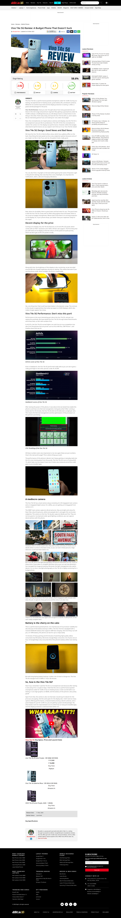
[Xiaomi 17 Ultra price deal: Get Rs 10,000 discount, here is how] (86, 218)
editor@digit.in (97, 889)
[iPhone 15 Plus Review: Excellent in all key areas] (86, 115)
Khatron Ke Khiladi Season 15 (19, 894)
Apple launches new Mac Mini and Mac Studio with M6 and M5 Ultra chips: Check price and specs (101, 202)
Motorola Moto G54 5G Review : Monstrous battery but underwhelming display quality (100, 130)
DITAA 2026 (73, 3)
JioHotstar (38, 897)
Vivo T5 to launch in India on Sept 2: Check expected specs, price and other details (100, 185)
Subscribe (97, 870)
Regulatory (69, 912)
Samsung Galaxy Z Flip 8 (42, 863)
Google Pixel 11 (40, 856)
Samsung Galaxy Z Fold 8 (42, 865)
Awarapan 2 (39, 874)
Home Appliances (31, 8)
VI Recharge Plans (64, 864)
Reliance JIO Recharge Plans (66, 862)
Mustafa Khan (16, 31)
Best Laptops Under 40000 (18, 877)
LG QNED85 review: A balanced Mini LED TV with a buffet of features (100, 70)
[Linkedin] (31, 839)
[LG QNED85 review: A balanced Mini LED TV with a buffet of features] (86, 70)
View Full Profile (42, 838)
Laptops (21, 8)
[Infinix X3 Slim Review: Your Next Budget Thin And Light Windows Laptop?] (86, 100)
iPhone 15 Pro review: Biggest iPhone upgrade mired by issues (101, 169)
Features (45, 3)
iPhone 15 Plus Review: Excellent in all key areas (101, 114)
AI (57, 3)
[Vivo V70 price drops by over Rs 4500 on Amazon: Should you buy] (86, 210)
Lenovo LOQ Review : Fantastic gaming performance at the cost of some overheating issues (101, 162)
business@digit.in (96, 891)
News (27, 3)
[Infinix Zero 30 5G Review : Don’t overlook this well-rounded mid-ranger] (86, 148)
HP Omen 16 (95, 154)
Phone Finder (41, 8)
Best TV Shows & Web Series (66, 880)
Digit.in (18, 904)
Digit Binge (65, 3)
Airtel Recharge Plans (65, 858)
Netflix (37, 892)
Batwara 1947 (39, 876)
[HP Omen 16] (86, 155)
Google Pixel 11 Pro (41, 858)
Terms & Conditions (81, 912)
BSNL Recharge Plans (65, 860)
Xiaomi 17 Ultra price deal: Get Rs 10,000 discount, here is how (100, 217)
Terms (88, 867)
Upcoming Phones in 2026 (18, 864)
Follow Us (63, 31)
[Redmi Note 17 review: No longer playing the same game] (86, 85)
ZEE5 (37, 894)
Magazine (66, 8)
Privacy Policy (95, 912)
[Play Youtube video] (51, 723)
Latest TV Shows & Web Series (67, 883)
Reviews (33, 3)
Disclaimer (106, 912)
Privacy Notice (93, 867)
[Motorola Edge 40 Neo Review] (86, 108)
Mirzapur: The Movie (41, 882)
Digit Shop (98, 8)
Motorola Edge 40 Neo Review (100, 106)
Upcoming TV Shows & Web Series (68, 885)
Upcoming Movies (64, 878)
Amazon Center (89, 8)
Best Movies (63, 874)
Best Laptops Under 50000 (18, 880)
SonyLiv (38, 899)
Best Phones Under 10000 (18, 858)
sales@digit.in (95, 893)
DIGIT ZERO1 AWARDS (76, 8)
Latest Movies (63, 876)
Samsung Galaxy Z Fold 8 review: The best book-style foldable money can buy (101, 62)
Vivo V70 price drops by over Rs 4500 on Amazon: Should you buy (100, 210)
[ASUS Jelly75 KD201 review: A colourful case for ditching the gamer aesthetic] (86, 77)
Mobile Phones (25, 24)
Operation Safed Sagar (17, 899)
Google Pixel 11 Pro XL (41, 861)
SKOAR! (59, 8)
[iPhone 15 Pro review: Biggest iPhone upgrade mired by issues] (86, 170)
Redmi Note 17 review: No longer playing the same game (100, 84)
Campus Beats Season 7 (18, 897)
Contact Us (46, 912)
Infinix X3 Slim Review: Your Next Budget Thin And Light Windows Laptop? (99, 100)
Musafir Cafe (15, 892)
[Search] (101, 2)
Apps (48, 8)
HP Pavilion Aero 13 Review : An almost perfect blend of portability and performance (100, 122)
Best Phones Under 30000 (18, 862)
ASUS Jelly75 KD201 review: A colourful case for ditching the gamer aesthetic (100, 77)
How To (51, 3)
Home (12, 24)
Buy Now (51, 766)
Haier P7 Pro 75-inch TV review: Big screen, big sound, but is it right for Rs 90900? (100, 55)
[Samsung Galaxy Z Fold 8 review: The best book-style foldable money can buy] (86, 62)
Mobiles (13, 8)
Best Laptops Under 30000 (18, 875)
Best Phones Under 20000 (18, 860)
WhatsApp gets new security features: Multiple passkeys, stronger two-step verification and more (100, 193)
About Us (36, 912)
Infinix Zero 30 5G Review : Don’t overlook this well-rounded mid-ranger (101, 148)
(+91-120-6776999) (91, 883)
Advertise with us (58, 912)
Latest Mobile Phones (17, 867)
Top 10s (39, 3)
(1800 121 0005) (91, 886)
